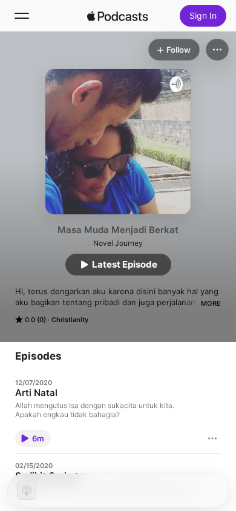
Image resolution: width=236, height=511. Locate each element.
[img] (117, 16)
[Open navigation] (21, 15)
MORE (211, 303)
